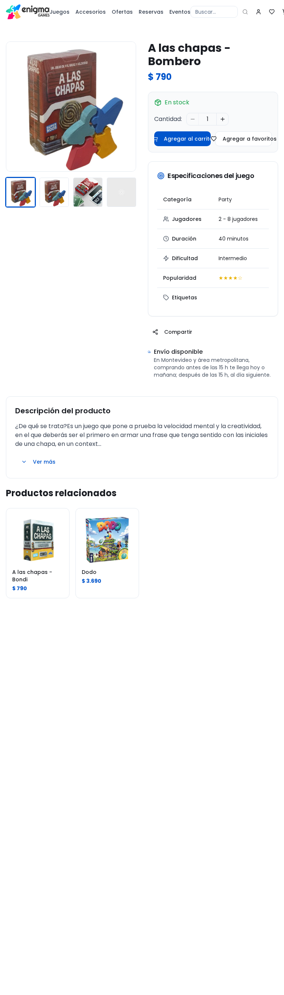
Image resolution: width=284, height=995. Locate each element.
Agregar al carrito (187, 138)
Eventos (179, 12)
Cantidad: (168, 119)
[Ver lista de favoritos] (272, 12)
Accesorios (90, 12)
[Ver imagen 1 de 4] (20, 192)
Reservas (151, 12)
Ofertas (122, 12)
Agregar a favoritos (247, 138)
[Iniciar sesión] (258, 12)
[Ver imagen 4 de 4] (121, 192)
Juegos (60, 12)
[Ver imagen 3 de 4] (87, 192)
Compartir (178, 332)
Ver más (44, 461)
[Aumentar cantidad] (222, 119)
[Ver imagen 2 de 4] (54, 192)
